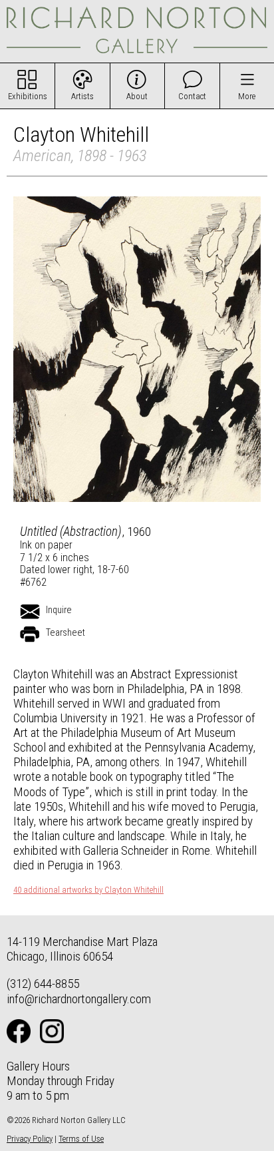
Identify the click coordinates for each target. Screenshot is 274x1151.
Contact (192, 96)
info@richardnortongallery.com (79, 999)
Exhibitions (27, 96)
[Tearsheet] (30, 634)
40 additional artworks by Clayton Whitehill (88, 890)
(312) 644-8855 (43, 983)
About (137, 96)
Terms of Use (81, 1139)
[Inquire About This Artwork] (30, 612)
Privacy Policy (30, 1139)
